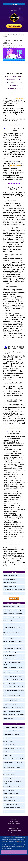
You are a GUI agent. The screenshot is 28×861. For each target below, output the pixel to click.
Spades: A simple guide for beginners (13, 617)
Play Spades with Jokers (10, 624)
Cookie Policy (11, 844)
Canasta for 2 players (9, 774)
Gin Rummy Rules (8, 741)
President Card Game (9, 771)
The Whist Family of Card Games (12, 807)
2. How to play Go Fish (14, 79)
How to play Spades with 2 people (12, 610)
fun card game (17, 98)
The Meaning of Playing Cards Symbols (14, 759)
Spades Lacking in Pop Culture (11, 695)
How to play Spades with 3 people (12, 613)
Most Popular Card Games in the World (14, 589)
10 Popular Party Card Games (11, 804)
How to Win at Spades (9, 659)
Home (5, 34)
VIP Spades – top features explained (13, 727)
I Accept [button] (14, 852)
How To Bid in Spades (9, 593)
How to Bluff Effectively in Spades (12, 667)
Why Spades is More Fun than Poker (13, 707)
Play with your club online (14, 830)
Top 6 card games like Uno (10, 731)
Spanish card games (8, 790)
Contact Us (14, 832)
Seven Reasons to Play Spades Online (13, 714)
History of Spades (8, 718)
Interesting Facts (12, 47)
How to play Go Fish (8, 797)
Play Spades (14, 26)
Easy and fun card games (10, 575)
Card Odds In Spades (9, 683)
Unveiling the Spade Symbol (11, 652)
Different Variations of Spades (11, 711)
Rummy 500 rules (8, 755)
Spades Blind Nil (7, 620)
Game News (6, 811)
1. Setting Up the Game (14, 76)
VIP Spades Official (9, 45)
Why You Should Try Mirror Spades (12, 676)
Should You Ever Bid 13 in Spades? (12, 680)
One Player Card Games (9, 582)
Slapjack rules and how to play (11, 786)
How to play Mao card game (10, 793)
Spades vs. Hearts (8, 738)
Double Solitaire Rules (9, 800)
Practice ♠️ (14, 598)
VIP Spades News (14, 828)
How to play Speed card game (11, 745)
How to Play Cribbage (9, 752)
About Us (14, 819)
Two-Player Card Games (10, 586)
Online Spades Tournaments (11, 606)
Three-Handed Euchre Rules (11, 734)
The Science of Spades (9, 704)
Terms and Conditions (14, 823)
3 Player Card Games (9, 579)
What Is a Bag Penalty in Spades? (12, 648)
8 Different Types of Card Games (12, 778)
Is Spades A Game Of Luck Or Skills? (13, 686)
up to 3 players (15, 165)
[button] (12, 848)
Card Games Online (14, 835)
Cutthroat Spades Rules (9, 655)
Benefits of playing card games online (13, 748)
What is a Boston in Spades (10, 645)
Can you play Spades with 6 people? (13, 641)
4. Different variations (14, 88)
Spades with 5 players (9, 638)
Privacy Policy (18, 841)
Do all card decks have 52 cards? (12, 767)
